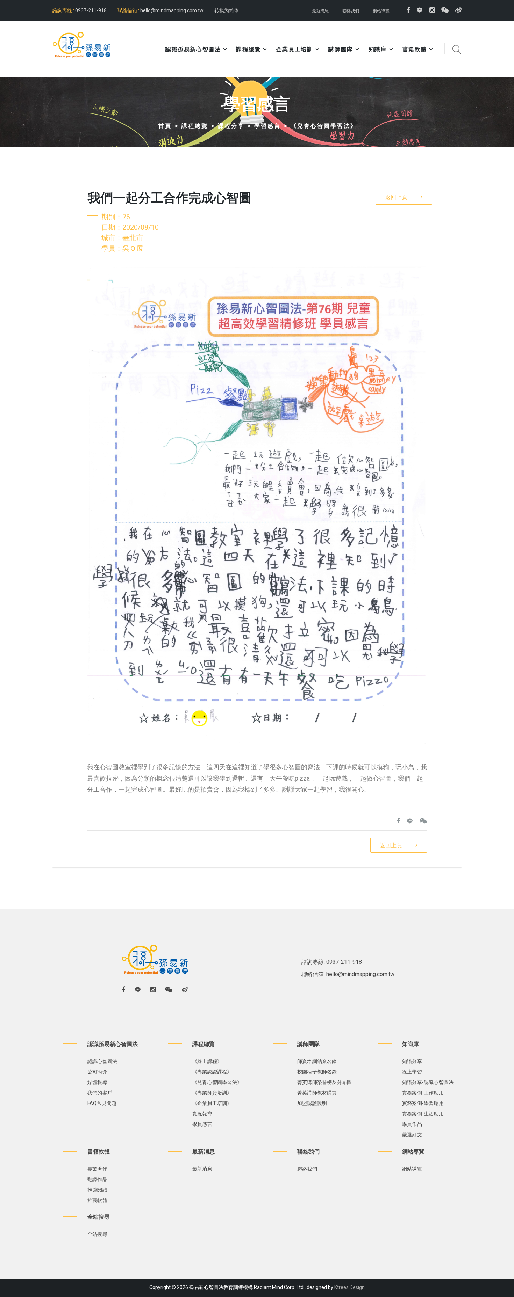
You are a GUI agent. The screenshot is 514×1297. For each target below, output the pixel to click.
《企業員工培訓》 (212, 1103)
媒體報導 (97, 1082)
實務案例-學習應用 (423, 1103)
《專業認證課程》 (212, 1072)
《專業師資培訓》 (212, 1093)
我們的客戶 (99, 1093)
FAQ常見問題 (101, 1103)
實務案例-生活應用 (423, 1113)
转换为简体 (226, 10)
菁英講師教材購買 (317, 1093)
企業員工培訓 (294, 49)
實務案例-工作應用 (423, 1093)
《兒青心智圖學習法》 (324, 126)
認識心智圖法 (102, 1061)
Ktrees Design (349, 1287)
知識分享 (412, 1061)
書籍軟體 (414, 49)
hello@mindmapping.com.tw (172, 10)
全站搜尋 (97, 1234)
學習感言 (267, 126)
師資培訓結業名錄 (317, 1061)
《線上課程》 (207, 1061)
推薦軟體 (97, 1200)
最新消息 (320, 10)
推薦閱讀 (97, 1190)
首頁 (165, 126)
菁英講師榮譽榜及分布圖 (324, 1082)
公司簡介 (97, 1072)
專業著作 (97, 1169)
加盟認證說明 (312, 1103)
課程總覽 (194, 126)
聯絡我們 (350, 10)
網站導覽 (381, 10)
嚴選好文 (412, 1134)
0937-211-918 (90, 10)
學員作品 (412, 1124)
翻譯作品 (97, 1179)
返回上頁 (396, 197)
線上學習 (412, 1072)
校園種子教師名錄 (317, 1072)
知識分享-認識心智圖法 (428, 1082)
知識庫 (378, 49)
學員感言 (202, 1124)
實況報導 (202, 1113)
